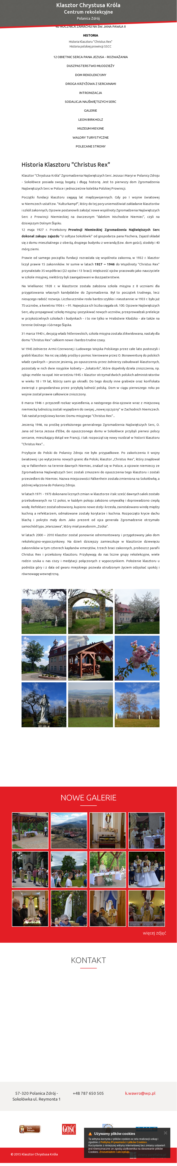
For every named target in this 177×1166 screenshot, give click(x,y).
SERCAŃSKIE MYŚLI (123, 30)
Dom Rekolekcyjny (90, 75)
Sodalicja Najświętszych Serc (90, 101)
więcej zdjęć (154, 932)
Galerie (90, 110)
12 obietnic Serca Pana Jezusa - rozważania (90, 57)
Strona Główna (86, 30)
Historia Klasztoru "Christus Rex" (90, 41)
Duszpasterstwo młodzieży (90, 66)
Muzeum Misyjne (90, 128)
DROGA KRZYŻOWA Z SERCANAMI (90, 84)
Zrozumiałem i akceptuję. (114, 1151)
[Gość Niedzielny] (69, 1129)
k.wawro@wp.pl (140, 1093)
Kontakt (154, 30)
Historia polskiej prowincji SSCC (90, 46)
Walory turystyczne (91, 137)
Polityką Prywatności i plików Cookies (123, 1142)
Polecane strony (91, 146)
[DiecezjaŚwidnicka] (30, 1129)
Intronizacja (90, 93)
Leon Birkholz (90, 119)
